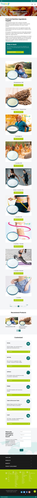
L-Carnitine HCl (18, 217)
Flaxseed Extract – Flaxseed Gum (18, 109)
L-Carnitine (18, 297)
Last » (26, 305)
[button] (32, 4)
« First (10, 305)
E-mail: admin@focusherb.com (12, 473)
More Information (18, 165)
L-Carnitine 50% (18, 163)
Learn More (10, 351)
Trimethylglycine (18, 136)
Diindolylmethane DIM (18, 82)
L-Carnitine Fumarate (18, 270)
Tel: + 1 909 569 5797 (9, 479)
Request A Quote (12, 52)
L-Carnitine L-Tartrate (18, 243)
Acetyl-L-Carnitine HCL (18, 190)
